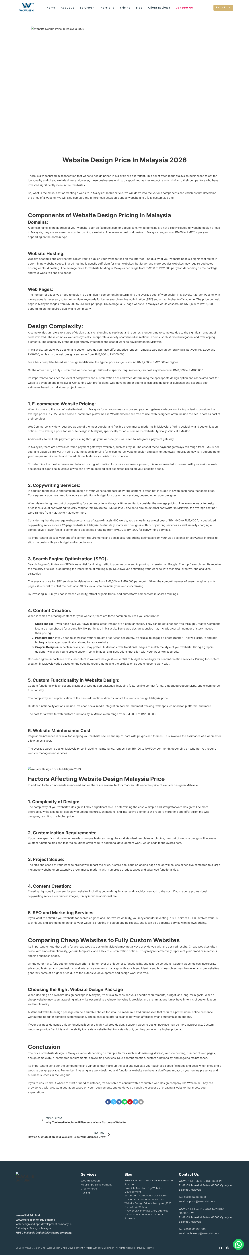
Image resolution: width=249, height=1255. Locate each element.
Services (86, 7)
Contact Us (184, 7)
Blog (139, 7)
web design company (167, 1083)
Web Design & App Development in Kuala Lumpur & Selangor (80, 1247)
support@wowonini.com (200, 1201)
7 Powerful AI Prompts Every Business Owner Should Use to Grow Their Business (146, 1214)
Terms (150, 1247)
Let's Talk (223, 7)
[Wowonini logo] (25, 1190)
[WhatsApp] (124, 1102)
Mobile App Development (96, 1184)
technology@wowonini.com (202, 1233)
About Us (67, 7)
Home (51, 7)
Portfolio (107, 7)
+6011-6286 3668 (195, 1196)
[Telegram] (135, 1102)
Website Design (90, 1180)
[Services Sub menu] (94, 8)
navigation (186, 337)
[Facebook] (108, 1102)
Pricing (125, 7)
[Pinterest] (130, 1102)
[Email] (141, 1102)
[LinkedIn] (119, 1102)
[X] (113, 1102)
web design (168, 294)
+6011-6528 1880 (195, 1229)
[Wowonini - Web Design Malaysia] (30, 8)
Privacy (141, 1247)
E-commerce (89, 1188)
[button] (238, 1244)
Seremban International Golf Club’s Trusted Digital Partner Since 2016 (145, 1197)
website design (92, 176)
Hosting (85, 1192)
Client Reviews (159, 7)
